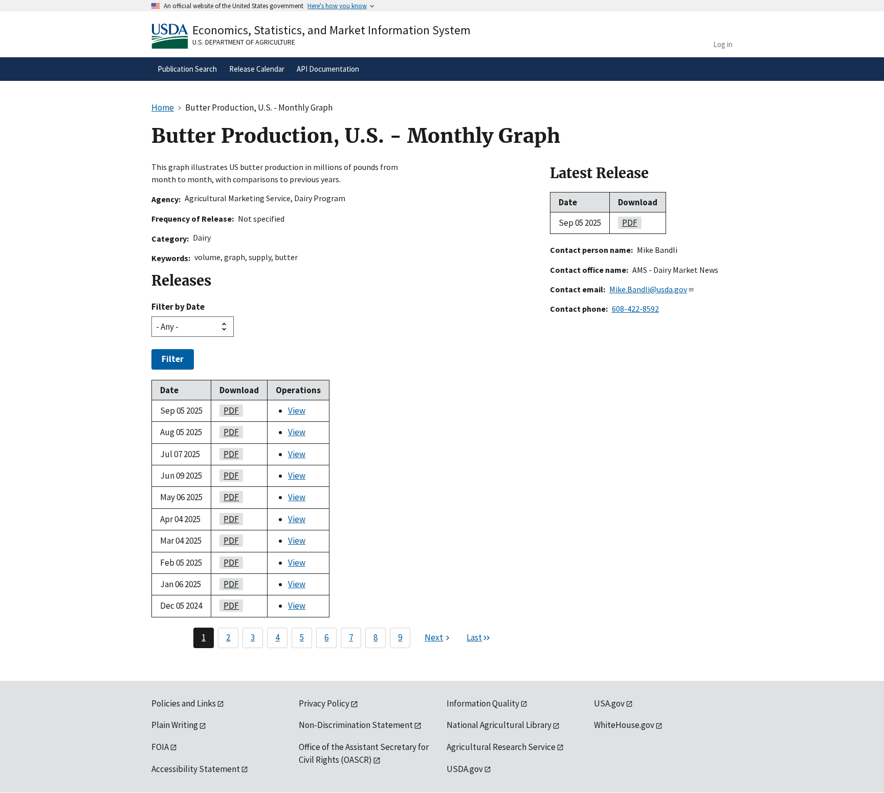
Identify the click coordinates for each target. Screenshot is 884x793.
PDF (229, 410)
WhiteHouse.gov (624, 725)
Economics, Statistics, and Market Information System (331, 30)
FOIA (160, 747)
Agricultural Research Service (501, 747)
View (296, 410)
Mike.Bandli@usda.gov (648, 289)
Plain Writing (174, 725)
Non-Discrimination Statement (356, 725)
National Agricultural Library (499, 725)
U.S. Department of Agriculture (243, 42)
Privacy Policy (324, 703)
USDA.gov (465, 769)
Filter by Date (178, 306)
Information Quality (483, 703)
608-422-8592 (635, 309)
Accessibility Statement (195, 769)
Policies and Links (183, 703)
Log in (723, 44)
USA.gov (609, 703)
